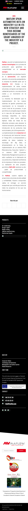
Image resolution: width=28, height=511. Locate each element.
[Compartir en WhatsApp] (14, 205)
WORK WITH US (18, 3)
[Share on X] (9, 205)
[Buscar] (18, 8)
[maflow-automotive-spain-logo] (11, 8)
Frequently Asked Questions (17, 491)
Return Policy (19, 493)
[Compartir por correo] (23, 205)
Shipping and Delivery (10, 493)
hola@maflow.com (10, 403)
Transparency (6, 491)
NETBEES (9, 3)
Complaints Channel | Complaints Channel (14, 495)
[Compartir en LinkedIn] (18, 205)
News (14, 16)
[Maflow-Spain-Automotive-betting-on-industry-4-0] (14, 55)
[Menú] (22, 8)
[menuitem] (9, 1)
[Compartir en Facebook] (4, 205)
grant (16, 376)
